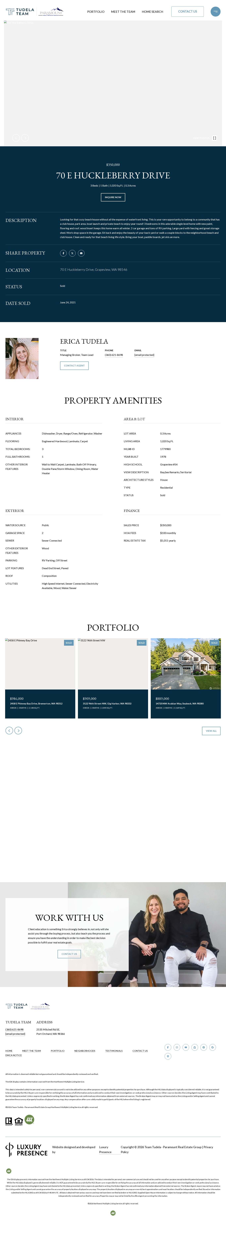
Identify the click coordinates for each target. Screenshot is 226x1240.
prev (16, 138)
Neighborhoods (84, 1050)
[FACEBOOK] (168, 1047)
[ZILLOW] (194, 1047)
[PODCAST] (168, 1056)
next (25, 138)
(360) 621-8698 (114, 354)
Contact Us (140, 1050)
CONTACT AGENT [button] (74, 365)
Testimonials (114, 1050)
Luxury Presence (105, 1149)
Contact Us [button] (187, 11)
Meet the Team (123, 11)
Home (8, 1050)
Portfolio (95, 11)
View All (211, 730)
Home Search (152, 11)
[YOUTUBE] (185, 1047)
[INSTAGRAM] (177, 1047)
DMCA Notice (13, 1055)
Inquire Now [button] (113, 197)
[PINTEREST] (203, 1047)
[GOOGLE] (212, 1047)
